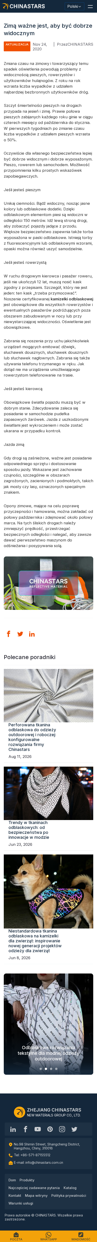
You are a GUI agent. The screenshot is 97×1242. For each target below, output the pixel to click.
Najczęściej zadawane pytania (34, 1188)
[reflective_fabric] (62, 1129)
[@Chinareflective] (74, 1129)
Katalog (70, 1188)
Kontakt (14, 1195)
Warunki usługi (20, 1203)
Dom (12, 1180)
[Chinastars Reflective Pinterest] (50, 1129)
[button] (90, 6)
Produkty (27, 1180)
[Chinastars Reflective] (38, 1129)
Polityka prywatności (68, 1195)
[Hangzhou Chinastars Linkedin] (13, 1129)
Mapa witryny (36, 1195)
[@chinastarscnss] (25, 1129)
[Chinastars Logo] (19, 1112)
